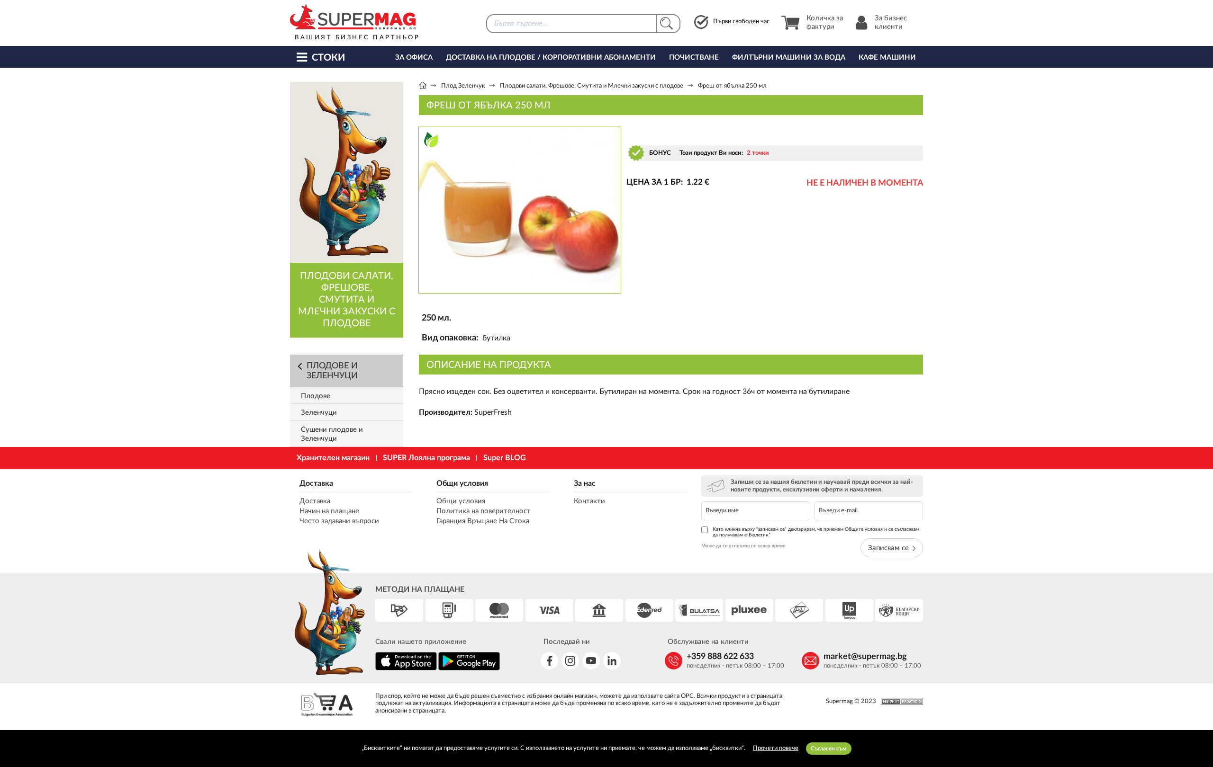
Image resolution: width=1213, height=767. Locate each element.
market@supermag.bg (865, 656)
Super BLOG (504, 458)
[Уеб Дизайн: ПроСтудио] (899, 701)
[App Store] (406, 669)
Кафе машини (887, 57)
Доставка (316, 483)
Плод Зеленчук (463, 86)
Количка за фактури (824, 22)
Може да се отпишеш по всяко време (743, 546)
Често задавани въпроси (339, 521)
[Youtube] (591, 660)
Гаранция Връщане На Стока (482, 521)
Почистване (694, 57)
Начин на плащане (329, 511)
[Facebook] (549, 660)
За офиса (414, 57)
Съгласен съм (829, 748)
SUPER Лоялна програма (426, 458)
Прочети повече (775, 748)
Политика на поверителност (483, 511)
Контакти (589, 501)
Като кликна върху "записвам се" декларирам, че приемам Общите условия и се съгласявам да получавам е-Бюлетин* (816, 532)
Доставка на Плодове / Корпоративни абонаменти (551, 57)
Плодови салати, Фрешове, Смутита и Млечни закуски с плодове (591, 86)
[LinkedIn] (612, 660)
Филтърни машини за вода (788, 57)
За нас (585, 483)
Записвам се (888, 548)
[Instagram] (570, 660)
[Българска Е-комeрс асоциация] (327, 706)
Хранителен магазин (333, 458)
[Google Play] (469, 669)
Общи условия (462, 483)
